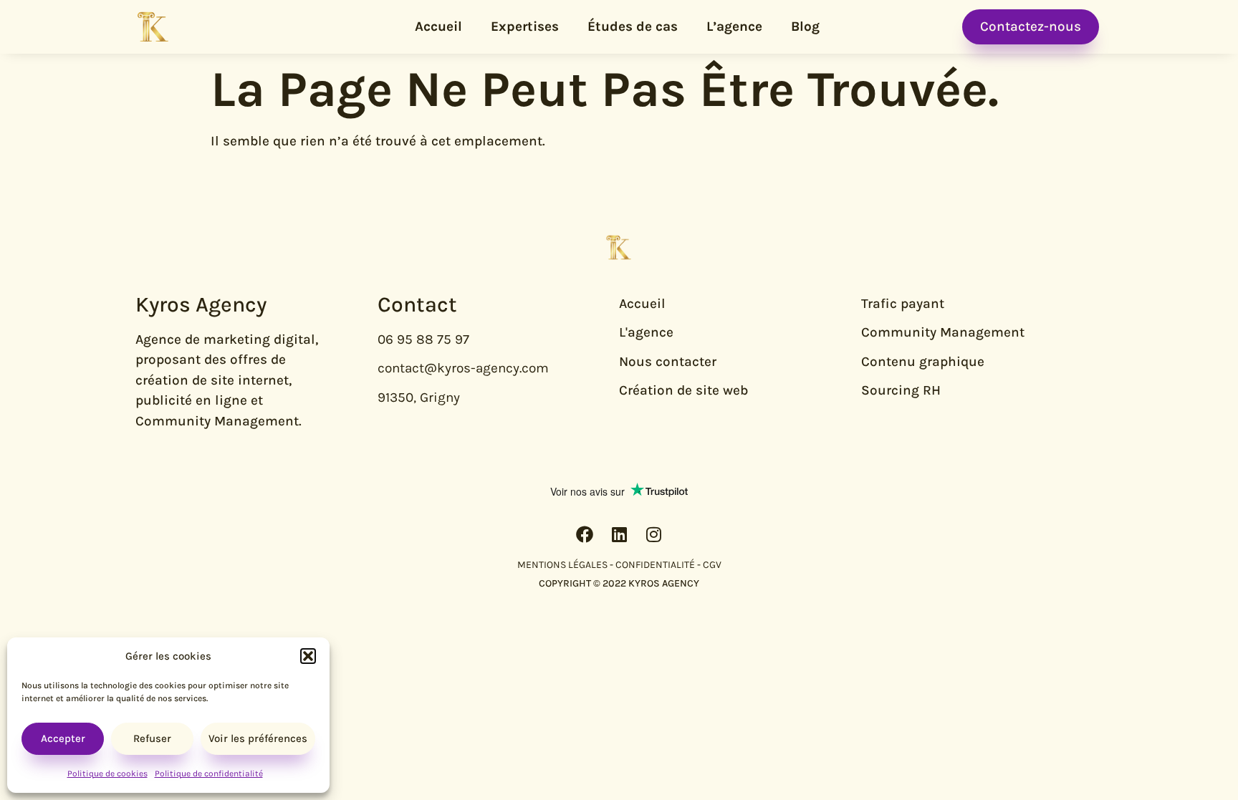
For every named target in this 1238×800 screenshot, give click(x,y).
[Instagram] (653, 534)
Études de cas (632, 26)
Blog (805, 26)
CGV (712, 565)
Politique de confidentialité (209, 773)
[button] (308, 656)
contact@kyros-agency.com (463, 368)
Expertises (525, 26)
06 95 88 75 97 (423, 339)
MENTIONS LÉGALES (562, 565)
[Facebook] (584, 534)
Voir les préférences (257, 738)
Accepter (63, 738)
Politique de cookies (107, 773)
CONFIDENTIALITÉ (655, 565)
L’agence (734, 26)
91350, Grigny (419, 397)
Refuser (152, 738)
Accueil (438, 26)
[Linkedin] (619, 534)
